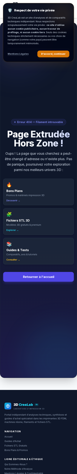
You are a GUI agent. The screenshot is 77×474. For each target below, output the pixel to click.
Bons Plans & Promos (16, 450)
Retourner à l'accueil (38, 277)
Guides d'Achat (12, 441)
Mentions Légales (18, 53)
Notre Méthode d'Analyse (18, 468)
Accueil (8, 436)
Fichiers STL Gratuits (15, 445)
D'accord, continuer (53, 53)
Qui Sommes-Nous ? (15, 464)
